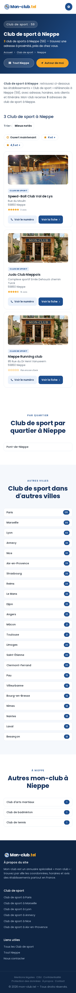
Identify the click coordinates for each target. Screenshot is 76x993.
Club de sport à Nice (17, 921)
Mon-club (23, 7)
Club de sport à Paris (18, 897)
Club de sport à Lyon (17, 909)
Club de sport (25, 52)
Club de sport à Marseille (20, 903)
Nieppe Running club (25, 356)
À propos (47, 981)
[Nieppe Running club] (38, 330)
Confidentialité (52, 977)
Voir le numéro (24, 219)
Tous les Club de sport (19, 947)
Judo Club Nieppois (24, 274)
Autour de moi (54, 63)
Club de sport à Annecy (19, 915)
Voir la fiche (50, 219)
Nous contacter (14, 958)
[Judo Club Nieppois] (38, 248)
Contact (60, 981)
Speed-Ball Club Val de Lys (30, 196)
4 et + (51, 137)
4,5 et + (15, 145)
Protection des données (26, 981)
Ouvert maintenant (23, 137)
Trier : (8, 126)
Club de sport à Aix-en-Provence (26, 927)
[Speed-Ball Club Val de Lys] (38, 169)
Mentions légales (24, 977)
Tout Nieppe (21, 63)
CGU (39, 977)
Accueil (8, 52)
